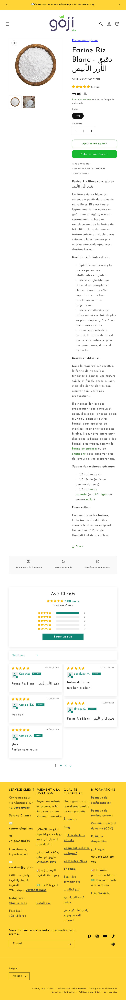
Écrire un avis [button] (63, 637)
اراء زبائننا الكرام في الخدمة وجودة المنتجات (76, 915)
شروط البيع (98, 849)
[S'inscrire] (70, 944)
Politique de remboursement (72, 989)
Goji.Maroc (18, 915)
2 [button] (61, 766)
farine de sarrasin (84, 448)
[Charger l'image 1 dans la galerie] (15, 102)
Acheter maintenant (94, 154)
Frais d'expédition (81, 100)
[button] (7, 24)
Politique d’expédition (89, 992)
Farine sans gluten (85, 40)
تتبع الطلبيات (71, 889)
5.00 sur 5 (72, 601)
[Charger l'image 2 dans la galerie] (29, 102)
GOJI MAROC (47, 989)
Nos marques (100, 893)
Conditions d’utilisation (63, 992)
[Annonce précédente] (6, 5)
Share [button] (79, 546)
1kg (78, 115)
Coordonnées (110, 992)
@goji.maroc (18, 903)
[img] (21, 668)
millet (90, 499)
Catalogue (43, 903)
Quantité (77, 124)
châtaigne (79, 453)
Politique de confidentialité (103, 989)
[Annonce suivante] (119, 5)
